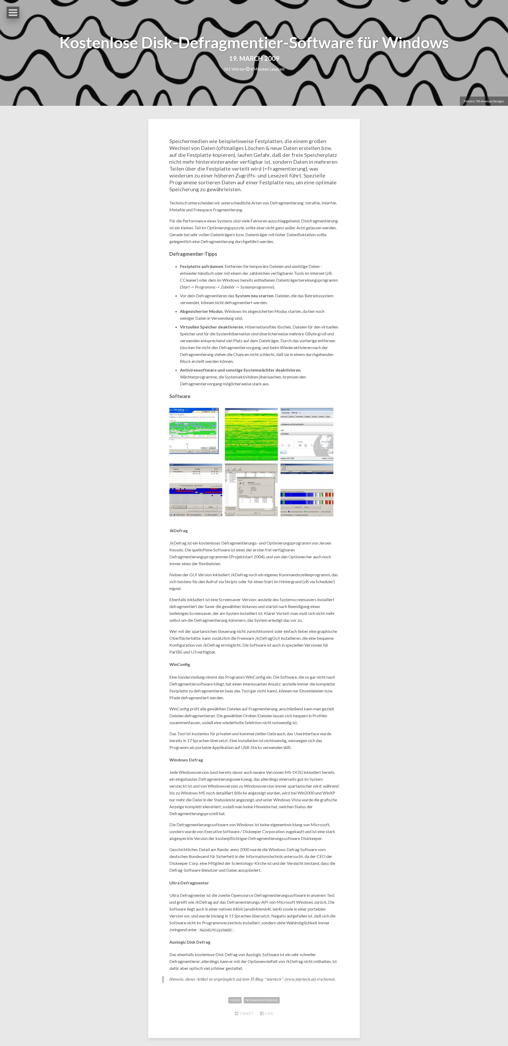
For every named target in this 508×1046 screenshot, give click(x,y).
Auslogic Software (262, 954)
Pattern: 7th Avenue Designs (484, 101)
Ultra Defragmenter (187, 895)
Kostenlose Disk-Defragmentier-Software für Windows (254, 42)
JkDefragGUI (267, 638)
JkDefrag (178, 542)
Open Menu (13, 13)
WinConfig (255, 676)
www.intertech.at (300, 979)
